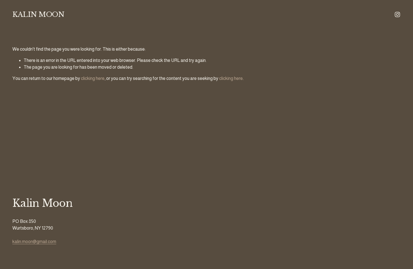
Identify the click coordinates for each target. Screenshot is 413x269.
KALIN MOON (38, 14)
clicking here (93, 78)
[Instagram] (397, 14)
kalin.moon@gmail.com (34, 241)
